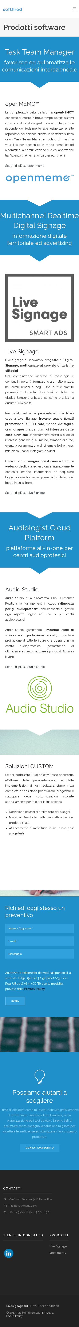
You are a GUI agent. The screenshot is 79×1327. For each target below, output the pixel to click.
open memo (58, 1252)
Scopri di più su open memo (24, 165)
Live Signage (58, 1246)
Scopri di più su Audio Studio (25, 667)
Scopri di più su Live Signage (25, 492)
